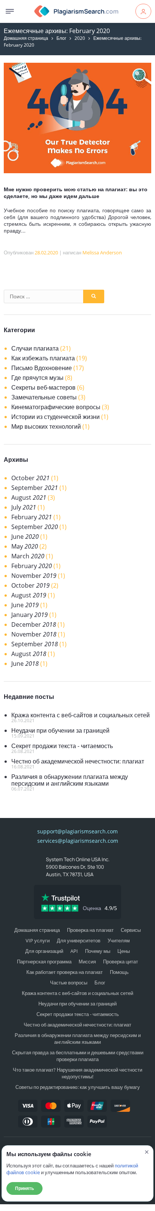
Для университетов (78, 940)
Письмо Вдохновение (41, 368)
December (33, 624)
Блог (61, 38)
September (34, 488)
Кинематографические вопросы (55, 407)
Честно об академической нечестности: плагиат (77, 761)
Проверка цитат (120, 961)
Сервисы (131, 930)
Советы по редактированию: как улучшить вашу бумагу (77, 1087)
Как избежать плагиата (43, 358)
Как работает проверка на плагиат (64, 972)
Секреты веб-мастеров (43, 387)
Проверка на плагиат (90, 930)
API (74, 951)
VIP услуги (38, 940)
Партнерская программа (44, 961)
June (25, 536)
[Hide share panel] (9, 1207)
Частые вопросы (68, 982)
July (23, 507)
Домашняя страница (26, 38)
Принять (24, 1188)
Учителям (119, 940)
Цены (123, 951)
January (29, 615)
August (28, 497)
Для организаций (44, 951)
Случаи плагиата (35, 348)
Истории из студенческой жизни (55, 417)
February (31, 517)
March (27, 556)
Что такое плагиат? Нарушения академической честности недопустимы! (77, 1073)
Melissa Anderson (102, 252)
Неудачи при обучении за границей (60, 730)
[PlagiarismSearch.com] (76, 11)
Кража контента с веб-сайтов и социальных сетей (80, 715)
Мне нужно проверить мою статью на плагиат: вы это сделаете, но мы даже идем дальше (75, 193)
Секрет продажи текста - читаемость (62, 746)
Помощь (119, 972)
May (24, 546)
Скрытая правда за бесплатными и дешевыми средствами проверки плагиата (77, 1056)
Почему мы (97, 951)
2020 (79, 38)
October (30, 478)
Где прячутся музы (37, 377)
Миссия (87, 961)
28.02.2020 (46, 252)
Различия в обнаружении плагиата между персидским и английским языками (69, 780)
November (33, 575)
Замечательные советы (44, 397)
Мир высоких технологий (46, 426)
